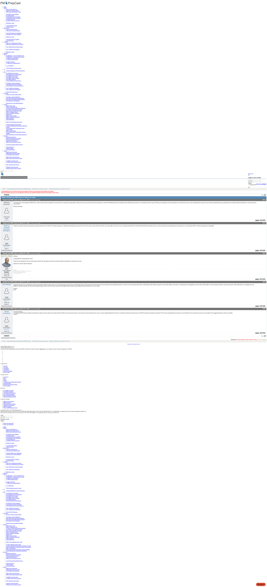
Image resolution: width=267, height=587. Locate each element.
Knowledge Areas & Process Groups (14, 109)
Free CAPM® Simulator (8, 394)
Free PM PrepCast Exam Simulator (14, 74)
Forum (5, 150)
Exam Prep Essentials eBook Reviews (14, 144)
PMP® (5, 8)
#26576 (264, 281)
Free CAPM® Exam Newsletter (13, 89)
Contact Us (5, 377)
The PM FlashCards (10, 19)
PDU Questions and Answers (12, 164)
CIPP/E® (6, 53)
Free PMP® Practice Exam (12, 75)
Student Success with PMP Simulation (14, 103)
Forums (3, 177)
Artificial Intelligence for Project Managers (15, 70)
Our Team (5, 367)
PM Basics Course (10, 23)
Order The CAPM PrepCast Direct (13, 43)
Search (25, 177)
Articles (5, 104)
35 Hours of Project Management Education (15, 108)
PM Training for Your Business (13, 100)
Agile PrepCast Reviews (11, 140)
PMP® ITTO (9, 114)
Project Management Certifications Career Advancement (18, 547)
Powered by (130, 344)
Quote (264, 220)
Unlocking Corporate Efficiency (13, 97)
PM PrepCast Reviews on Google (13, 138)
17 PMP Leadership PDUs (12, 59)
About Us (5, 366)
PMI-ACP (42, 349)
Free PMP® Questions (8, 391)
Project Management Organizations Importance (16, 134)
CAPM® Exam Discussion (12, 160)
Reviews (6, 135)
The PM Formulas (10, 15)
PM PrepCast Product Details (12, 10)
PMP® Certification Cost (11, 107)
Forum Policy (18, 177)
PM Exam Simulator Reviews (12, 139)
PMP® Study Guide (10, 105)
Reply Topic (6, 194)
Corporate (6, 93)
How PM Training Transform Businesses (15, 98)
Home (5, 6)
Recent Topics (10, 177)
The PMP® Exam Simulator (12, 14)
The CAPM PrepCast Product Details (14, 47)
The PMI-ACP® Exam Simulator (13, 34)
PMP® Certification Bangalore (13, 117)
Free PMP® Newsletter (8, 390)
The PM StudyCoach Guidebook (13, 18)
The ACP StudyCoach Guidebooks (14, 33)
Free (5, 72)
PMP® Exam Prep (7, 406)
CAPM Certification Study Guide (13, 124)
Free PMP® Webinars (11, 79)
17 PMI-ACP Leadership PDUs (13, 63)
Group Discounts (10, 26)
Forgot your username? (261, 184)
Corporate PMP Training (11, 25)
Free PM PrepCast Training (12, 73)
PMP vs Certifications (11, 130)
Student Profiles (9, 148)
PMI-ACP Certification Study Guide (14, 122)
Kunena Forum (136, 344)
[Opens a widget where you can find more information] (261, 584)
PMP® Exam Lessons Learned (13, 153)
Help (4, 378)
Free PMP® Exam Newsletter (12, 78)
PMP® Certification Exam (12, 112)
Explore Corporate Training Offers (13, 94)
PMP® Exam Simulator (8, 401)
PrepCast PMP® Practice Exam (10, 407)
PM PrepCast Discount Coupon (10, 384)
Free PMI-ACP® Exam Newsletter (14, 84)
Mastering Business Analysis (9, 396)
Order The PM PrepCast (11, 9)
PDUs (5, 54)
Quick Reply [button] (257, 220)
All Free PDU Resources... (12, 92)
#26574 (264, 253)
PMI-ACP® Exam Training (9, 404)
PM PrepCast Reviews (11, 137)
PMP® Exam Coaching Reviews (13, 142)
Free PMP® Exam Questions (12, 154)
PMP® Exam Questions (11, 115)
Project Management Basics (9, 395)
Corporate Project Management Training (12, 382)
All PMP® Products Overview (13, 20)
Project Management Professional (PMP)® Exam (19, 189)
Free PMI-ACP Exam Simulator (13, 83)
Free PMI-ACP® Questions (9, 393)
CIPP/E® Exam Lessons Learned (13, 168)
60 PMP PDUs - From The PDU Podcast (15, 57)
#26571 (264, 199)
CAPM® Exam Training (8, 405)
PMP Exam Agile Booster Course (13, 11)
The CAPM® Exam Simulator (13, 49)
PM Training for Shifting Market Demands (15, 99)
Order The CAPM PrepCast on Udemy (14, 44)
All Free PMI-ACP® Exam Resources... (15, 85)
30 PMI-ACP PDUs (10, 62)
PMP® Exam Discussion (11, 152)
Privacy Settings (6, 385)
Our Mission (6, 368)
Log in (2, 420)
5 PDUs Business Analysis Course (13, 68)
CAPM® (6, 42)
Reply (261, 220)
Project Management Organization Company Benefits (18, 549)
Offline (6, 243)
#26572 (264, 223)
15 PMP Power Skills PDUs (12, 58)
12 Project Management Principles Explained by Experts (18, 545)
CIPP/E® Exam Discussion (12, 167)
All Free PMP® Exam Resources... (14, 80)
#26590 (264, 308)
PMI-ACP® (6, 28)
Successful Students (10, 149)
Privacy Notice (6, 372)
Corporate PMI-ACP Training (12, 39)
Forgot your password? (8, 423)
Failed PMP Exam (10, 119)
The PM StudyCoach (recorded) (13, 16)
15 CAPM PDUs (10, 65)
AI (4, 69)
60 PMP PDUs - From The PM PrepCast (15, 55)
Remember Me (252, 184)
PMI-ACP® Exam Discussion (12, 157)
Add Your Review (10, 147)
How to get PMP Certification (12, 113)
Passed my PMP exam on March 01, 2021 (59, 189)
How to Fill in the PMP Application (14, 110)
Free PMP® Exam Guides (12, 77)
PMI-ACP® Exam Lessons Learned (14, 158)
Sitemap (5, 380)
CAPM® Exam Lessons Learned (13, 162)
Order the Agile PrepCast (11, 29)
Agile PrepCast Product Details (13, 30)
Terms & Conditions (7, 371)
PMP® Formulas (10, 118)
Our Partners (6, 369)
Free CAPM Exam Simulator (12, 88)
